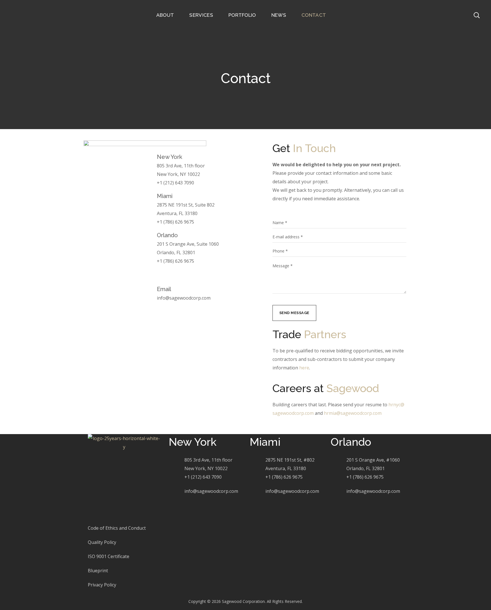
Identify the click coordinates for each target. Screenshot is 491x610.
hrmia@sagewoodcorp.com (353, 413)
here (304, 368)
